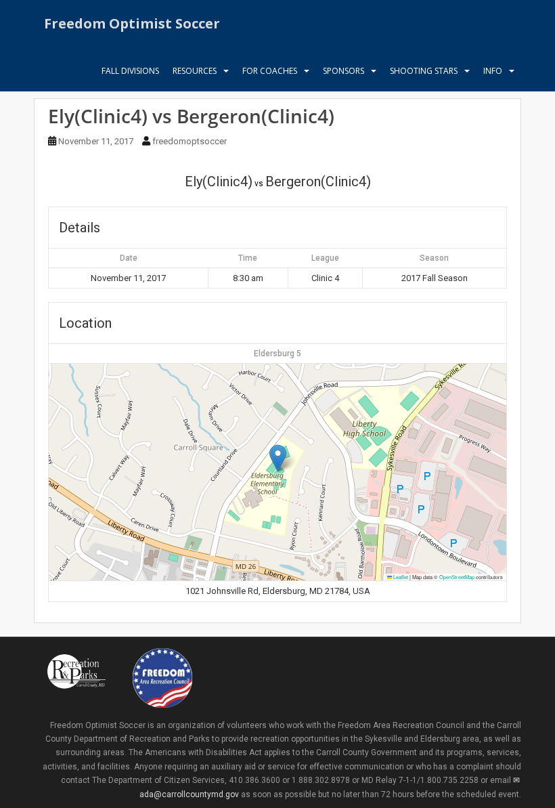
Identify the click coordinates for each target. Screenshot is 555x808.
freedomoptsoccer (189, 141)
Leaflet (400, 576)
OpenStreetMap (456, 576)
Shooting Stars (424, 71)
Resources (195, 71)
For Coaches (269, 71)
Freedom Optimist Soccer (132, 23)
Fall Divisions (130, 71)
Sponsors (343, 71)
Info (492, 71)
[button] (277, 458)
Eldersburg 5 (277, 353)
